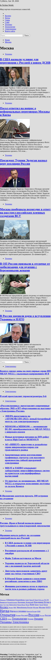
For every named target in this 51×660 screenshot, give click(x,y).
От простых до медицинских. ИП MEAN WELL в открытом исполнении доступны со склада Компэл (27, 484)
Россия (48, 615)
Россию (42, 615)
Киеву (37, 605)
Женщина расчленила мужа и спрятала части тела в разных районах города (26, 587)
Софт (7, 22)
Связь (7, 20)
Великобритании (12, 602)
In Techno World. (7, 5)
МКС (14, 607)
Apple (27, 600)
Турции (30, 619)
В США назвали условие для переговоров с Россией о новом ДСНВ (25, 61)
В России (41, 600)
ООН (38, 611)
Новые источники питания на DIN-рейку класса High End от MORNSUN (27, 438)
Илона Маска (21, 604)
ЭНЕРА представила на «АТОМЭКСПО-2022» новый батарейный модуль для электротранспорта (28, 419)
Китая (46, 605)
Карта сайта (10, 31)
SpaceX (31, 600)
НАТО (48, 607)
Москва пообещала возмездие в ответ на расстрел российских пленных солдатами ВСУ (25, 212)
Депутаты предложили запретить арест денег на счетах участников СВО (26, 572)
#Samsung (3, 600)
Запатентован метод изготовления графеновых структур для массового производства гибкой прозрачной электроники (25, 459)
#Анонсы (10, 600)
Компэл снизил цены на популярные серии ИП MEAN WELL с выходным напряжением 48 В (25, 372)
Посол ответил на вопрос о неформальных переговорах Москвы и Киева (25, 111)
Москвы (42, 607)
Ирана (27, 604)
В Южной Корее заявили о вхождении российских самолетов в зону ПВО (25, 580)
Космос (8, 16)
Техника (8, 24)
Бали (36, 600)
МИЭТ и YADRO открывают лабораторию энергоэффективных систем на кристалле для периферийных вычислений (27, 472)
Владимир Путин (41, 602)
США (3, 618)
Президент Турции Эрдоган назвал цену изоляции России (23, 162)
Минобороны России (25, 607)
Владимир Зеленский (26, 602)
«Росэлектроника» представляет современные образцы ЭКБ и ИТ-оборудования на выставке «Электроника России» (25, 408)
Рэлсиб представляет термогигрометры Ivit (23, 396)
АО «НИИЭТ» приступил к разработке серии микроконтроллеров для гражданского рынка (26, 447)
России (33, 615)
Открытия (7, 615)
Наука (7, 18)
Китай (41, 604)
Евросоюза (13, 605)
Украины (6, 622)
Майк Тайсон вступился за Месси (23, 558)
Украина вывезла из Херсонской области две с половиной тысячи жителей (27, 564)
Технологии (10, 27)
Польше (18, 615)
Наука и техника (18, 611)
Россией (24, 615)
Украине (38, 618)
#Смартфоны (20, 600)
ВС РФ (46, 600)
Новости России (31, 611)
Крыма (11, 607)
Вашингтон (3, 602)
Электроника (10, 29)
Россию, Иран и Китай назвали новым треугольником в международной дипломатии (25, 524)
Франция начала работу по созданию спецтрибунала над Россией (20, 536)
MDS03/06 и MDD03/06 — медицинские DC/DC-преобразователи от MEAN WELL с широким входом (27, 429)
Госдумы (6, 604)
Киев (32, 604)
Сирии (9, 619)
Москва (35, 607)
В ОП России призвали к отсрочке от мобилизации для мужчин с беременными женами (25, 267)
